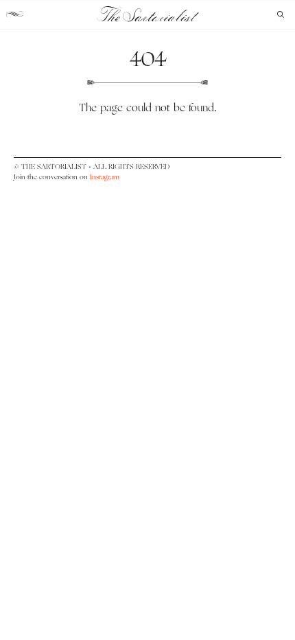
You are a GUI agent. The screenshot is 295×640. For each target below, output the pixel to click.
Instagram (104, 177)
